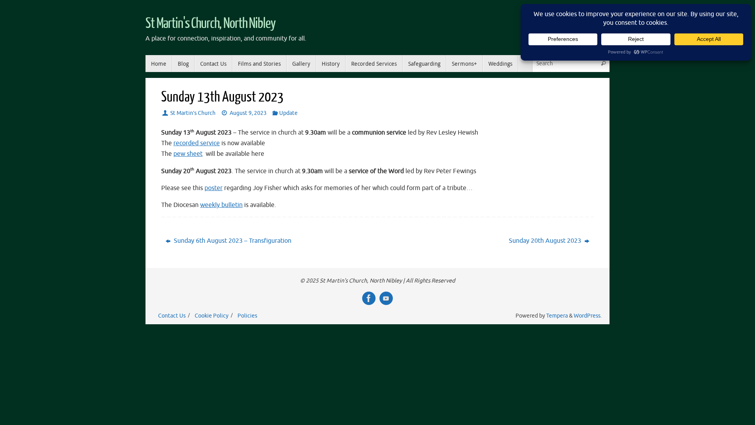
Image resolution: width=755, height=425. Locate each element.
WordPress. (588, 315)
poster (213, 188)
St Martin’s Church (192, 112)
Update (288, 112)
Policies (247, 315)
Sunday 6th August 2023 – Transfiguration (231, 241)
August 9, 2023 (248, 112)
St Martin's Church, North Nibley (210, 23)
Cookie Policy (211, 315)
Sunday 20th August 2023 (546, 241)
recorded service (196, 143)
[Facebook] (369, 298)
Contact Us (172, 315)
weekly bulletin (221, 205)
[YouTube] (386, 298)
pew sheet (188, 154)
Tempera (557, 315)
